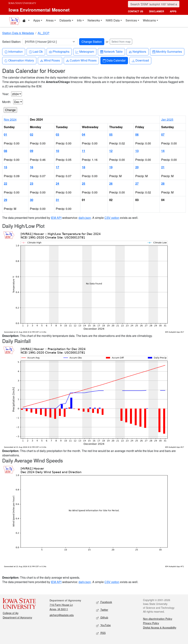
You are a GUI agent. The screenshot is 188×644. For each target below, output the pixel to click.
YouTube (105, 625)
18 (83, 167)
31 (57, 200)
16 (31, 167)
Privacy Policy (151, 623)
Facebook (106, 602)
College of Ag (10, 613)
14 (162, 151)
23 (31, 183)
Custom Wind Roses (83, 60)
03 (57, 134)
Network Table (113, 51)
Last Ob (37, 51)
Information (15, 51)
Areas (50, 20)
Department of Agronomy (17, 617)
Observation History (21, 60)
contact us (135, 11)
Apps (36, 20)
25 (83, 183)
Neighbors (139, 51)
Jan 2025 (167, 119)
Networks (94, 20)
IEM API (56, 218)
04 (83, 134)
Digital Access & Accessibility (159, 627)
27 (137, 183)
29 (5, 200)
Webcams (149, 20)
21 (162, 167)
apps (173, 11)
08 (5, 151)
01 (5, 134)
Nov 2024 (10, 119)
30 (31, 200)
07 (162, 134)
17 (57, 167)
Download (142, 60)
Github (104, 617)
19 (111, 167)
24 (57, 183)
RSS (103, 633)
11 (83, 151)
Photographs (61, 51)
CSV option (111, 218)
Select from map (121, 41)
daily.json (85, 218)
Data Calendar (116, 60)
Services (131, 20)
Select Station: (11, 41)
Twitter (104, 610)
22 (5, 183)
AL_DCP (43, 33)
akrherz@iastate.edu (62, 615)
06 (137, 134)
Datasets (65, 20)
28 (162, 183)
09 (31, 151)
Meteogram (86, 51)
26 (111, 183)
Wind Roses (52, 60)
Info (79, 20)
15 (5, 167)
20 (137, 167)
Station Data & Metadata (18, 33)
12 (111, 151)
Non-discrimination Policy (157, 619)
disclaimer (156, 11)
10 (57, 151)
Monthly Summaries (169, 51)
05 (111, 134)
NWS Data (113, 20)
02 (31, 134)
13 (137, 151)
